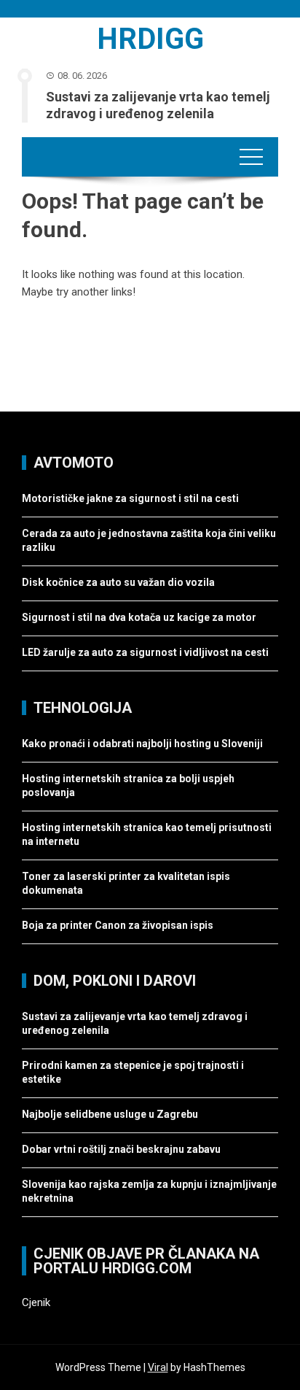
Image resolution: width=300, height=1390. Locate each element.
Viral (158, 1367)
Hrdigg (150, 39)
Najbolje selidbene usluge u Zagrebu (110, 1114)
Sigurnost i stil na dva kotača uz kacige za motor (139, 617)
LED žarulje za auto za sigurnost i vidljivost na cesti (145, 652)
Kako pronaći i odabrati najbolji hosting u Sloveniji (143, 743)
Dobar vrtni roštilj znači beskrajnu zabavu (121, 1149)
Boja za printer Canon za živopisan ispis (117, 925)
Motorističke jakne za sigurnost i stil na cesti (130, 498)
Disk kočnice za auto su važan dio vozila (118, 582)
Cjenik (36, 1302)
